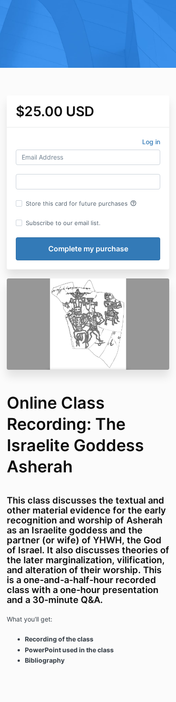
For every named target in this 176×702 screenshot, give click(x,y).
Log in (151, 142)
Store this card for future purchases (81, 203)
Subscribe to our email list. (63, 222)
